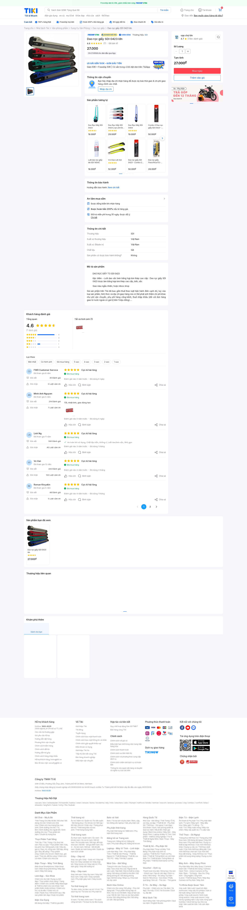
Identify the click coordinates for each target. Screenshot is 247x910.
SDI (146, 35)
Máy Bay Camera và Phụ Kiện (194, 879)
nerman (155, 803)
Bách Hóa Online (115, 885)
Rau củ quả (43, 845)
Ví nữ (97, 889)
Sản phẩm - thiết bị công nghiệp (159, 835)
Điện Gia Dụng (42, 900)
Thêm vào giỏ (197, 77)
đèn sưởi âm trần (191, 904)
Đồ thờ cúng (116, 878)
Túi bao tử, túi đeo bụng (93, 902)
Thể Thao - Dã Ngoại (189, 834)
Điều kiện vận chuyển (84, 761)
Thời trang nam (78, 834)
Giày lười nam (76, 874)
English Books (157, 903)
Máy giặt (187, 825)
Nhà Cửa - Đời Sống (117, 863)
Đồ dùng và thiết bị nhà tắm (123, 873)
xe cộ (61, 15)
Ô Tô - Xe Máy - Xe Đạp (154, 885)
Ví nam (73, 900)
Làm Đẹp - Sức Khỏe (45, 876)
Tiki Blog (79, 730)
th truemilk (63, 803)
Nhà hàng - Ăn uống (156, 876)
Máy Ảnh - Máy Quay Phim (192, 863)
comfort (199, 803)
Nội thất (119, 871)
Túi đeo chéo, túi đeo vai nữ (82, 889)
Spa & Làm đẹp (160, 873)
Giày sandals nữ (85, 862)
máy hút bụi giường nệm (194, 898)
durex (92, 803)
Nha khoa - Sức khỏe (158, 878)
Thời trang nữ (77, 817)
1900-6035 (46, 726)
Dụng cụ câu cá (190, 847)
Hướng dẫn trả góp (42, 753)
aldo (126, 803)
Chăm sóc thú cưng (115, 888)
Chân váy (88, 825)
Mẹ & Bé (158, 830)
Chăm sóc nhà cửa (50, 858)
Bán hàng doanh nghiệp (85, 757)
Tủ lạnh (187, 823)
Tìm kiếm (164, 10)
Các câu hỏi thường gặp (44, 732)
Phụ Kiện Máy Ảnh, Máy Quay (191, 866)
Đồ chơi (60, 821)
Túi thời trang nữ (79, 886)
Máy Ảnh (200, 880)
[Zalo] (193, 727)
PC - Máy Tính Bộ (118, 858)
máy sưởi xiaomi (197, 897)
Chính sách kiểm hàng (44, 746)
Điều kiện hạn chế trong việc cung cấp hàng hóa (126, 745)
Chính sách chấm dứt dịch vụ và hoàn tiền (125, 763)
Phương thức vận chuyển (45, 742)
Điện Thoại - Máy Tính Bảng (49, 863)
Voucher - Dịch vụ (152, 868)
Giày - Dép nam (78, 871)
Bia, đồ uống (44, 851)
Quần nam (87, 838)
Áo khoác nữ (90, 823)
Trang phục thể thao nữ (188, 838)
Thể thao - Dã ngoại (155, 825)
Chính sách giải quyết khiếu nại (88, 743)
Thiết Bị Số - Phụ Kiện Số (155, 846)
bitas (206, 803)
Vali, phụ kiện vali (132, 823)
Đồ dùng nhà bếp (42, 903)
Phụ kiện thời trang (116, 828)
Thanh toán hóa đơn (151, 871)
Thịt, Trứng (47, 842)
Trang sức (111, 841)
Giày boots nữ (80, 864)
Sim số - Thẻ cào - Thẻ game (164, 880)
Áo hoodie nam (82, 842)
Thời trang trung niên (84, 830)
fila (66, 805)
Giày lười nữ (92, 864)
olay (185, 803)
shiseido (38, 805)
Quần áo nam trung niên (86, 849)
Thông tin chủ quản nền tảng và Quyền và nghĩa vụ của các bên (126, 769)
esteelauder (53, 803)
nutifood (140, 803)
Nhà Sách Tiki (150, 897)
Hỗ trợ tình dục (55, 893)
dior (44, 803)
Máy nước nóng (194, 827)
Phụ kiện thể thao (195, 842)
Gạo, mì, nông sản (48, 849)
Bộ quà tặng (119, 900)
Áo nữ (73, 821)
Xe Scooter (165, 890)
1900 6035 (46, 791)
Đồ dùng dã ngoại (195, 840)
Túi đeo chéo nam (85, 900)
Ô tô (157, 890)
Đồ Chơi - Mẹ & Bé (44, 817)
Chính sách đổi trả (42, 749)
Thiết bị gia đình (57, 903)
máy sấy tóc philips (197, 890)
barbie (72, 803)
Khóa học (165, 871)
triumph (133, 803)
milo (112, 803)
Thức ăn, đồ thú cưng (48, 856)
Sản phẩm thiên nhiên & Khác (49, 887)
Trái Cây (38, 842)
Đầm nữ (80, 821)
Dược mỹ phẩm (57, 895)
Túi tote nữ (86, 892)
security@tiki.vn (55, 763)
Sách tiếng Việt (149, 901)
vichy (61, 805)
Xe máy (151, 890)
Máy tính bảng (46, 871)
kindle (148, 803)
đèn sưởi (191, 888)
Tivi (185, 827)
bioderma (100, 803)
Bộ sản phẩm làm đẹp (50, 894)
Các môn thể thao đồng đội (195, 849)
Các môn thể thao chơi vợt (195, 850)
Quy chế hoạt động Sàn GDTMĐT (124, 726)
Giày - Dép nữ (78, 856)
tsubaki (72, 805)
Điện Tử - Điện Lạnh (189, 817)
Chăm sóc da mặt (42, 879)
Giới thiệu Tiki (81, 726)
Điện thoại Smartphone (44, 866)
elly (107, 803)
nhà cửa (90, 15)
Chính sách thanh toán (119, 750)
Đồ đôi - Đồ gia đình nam (89, 845)
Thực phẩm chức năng (48, 881)
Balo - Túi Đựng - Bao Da (194, 873)
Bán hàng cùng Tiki (118, 730)
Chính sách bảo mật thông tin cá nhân (91, 740)
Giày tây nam (88, 874)
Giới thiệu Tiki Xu (82, 750)
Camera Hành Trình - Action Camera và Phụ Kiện (194, 871)
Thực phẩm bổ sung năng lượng (195, 855)
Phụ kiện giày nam (83, 879)
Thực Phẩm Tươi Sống (45, 839)
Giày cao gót (76, 859)
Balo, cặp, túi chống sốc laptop (123, 822)
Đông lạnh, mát (52, 847)
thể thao (105, 15)
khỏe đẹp (80, 15)
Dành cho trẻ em (47, 854)
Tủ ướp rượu (205, 830)
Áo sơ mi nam (87, 840)
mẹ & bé (70, 15)
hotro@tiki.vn (56, 759)
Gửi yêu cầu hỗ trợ (42, 735)
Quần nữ (88, 821)
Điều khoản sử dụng (84, 747)
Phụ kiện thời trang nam (122, 832)
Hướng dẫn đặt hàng (43, 739)
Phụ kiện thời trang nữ (116, 831)
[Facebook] (182, 727)
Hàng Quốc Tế (150, 817)
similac (191, 803)
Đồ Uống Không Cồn (121, 897)
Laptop (130, 858)
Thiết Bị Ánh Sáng (195, 869)
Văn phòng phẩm (164, 901)
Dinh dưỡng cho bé (47, 827)
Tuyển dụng (80, 733)
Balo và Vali (113, 817)
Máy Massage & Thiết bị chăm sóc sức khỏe (51, 885)
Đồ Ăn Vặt (116, 895)
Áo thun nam (76, 838)
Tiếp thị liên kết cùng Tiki (86, 754)
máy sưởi (182, 888)
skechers (119, 803)
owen (78, 803)
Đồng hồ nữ (121, 841)
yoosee (178, 803)
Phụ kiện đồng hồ (119, 843)
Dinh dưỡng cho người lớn (49, 830)
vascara (38, 803)
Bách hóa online (155, 832)
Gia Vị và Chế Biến (119, 893)
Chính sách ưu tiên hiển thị (121, 753)
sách (98, 15)
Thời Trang (165, 821)
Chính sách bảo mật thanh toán (88, 737)
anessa (171, 803)
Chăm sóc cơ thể (47, 884)
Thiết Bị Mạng (121, 856)
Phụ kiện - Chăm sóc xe (153, 888)
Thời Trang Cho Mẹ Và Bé (45, 821)
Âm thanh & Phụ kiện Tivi (189, 821)
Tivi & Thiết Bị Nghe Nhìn (157, 838)
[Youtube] (188, 727)
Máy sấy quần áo (192, 830)
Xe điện (167, 888)
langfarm (47, 805)
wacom (163, 803)
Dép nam (84, 877)
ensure (85, 803)
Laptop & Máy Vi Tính (162, 834)
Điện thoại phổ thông (48, 869)
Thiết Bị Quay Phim (193, 878)
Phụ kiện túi (96, 892)
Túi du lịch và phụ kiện (121, 821)
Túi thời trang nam (80, 896)
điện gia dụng (51, 15)
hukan (54, 805)
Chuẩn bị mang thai (48, 834)
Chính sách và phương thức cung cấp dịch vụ (125, 758)
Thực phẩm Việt (56, 845)
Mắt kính (129, 831)
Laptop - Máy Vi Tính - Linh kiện (123, 848)
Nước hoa (44, 893)
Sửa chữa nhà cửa (119, 869)
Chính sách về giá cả (118, 741)
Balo (109, 821)
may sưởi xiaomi (191, 895)
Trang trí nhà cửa (114, 866)
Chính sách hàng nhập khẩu (46, 756)
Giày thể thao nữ (199, 854)
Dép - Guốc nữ (89, 859)
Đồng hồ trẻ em (133, 843)
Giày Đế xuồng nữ (87, 866)
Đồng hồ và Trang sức (118, 838)
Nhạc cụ (126, 878)
